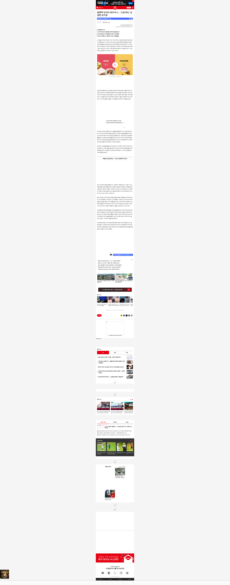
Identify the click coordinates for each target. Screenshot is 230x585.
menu (132, 7)
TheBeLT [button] (115, 422)
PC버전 (129, 579)
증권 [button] (115, 352)
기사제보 (110, 579)
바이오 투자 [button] (103, 422)
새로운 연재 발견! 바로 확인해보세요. (114, 122)
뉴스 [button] (103, 352)
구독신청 (119, 579)
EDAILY (97, 7)
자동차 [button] (126, 422)
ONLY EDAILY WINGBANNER (115, 7)
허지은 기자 (105, 21)
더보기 (131, 399)
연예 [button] (127, 352)
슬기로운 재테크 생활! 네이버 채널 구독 (114, 120)
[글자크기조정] (130, 22)
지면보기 (100, 579)
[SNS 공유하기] (132, 22)
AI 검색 (129, 7)
